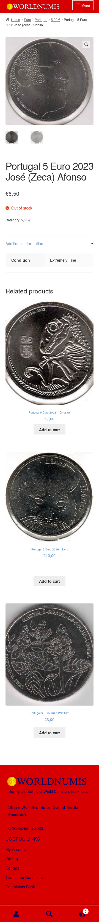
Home (15, 19)
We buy (12, 858)
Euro (27, 19)
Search (49, 914)
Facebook (17, 814)
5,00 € (55, 19)
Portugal (41, 19)
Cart (76, 909)
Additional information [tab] (24, 243)
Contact (12, 868)
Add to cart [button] (49, 429)
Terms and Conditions (25, 877)
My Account (16, 849)
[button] (86, 44)
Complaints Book (20, 886)
